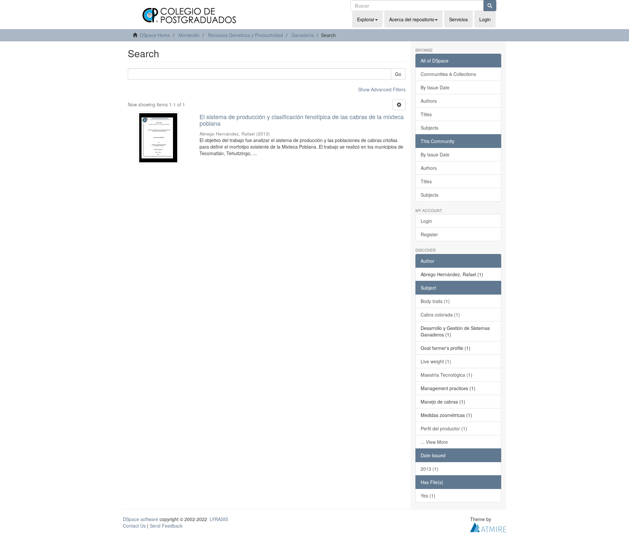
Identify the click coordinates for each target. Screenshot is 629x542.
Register (429, 234)
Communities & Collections (448, 74)
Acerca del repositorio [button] (411, 19)
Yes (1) (428, 495)
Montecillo (189, 35)
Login (426, 221)
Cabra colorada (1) (440, 314)
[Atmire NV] (488, 526)
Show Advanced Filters (382, 89)
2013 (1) (429, 468)
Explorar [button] (365, 19)
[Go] (489, 5)
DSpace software (140, 519)
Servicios (458, 19)
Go (398, 74)
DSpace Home (155, 35)
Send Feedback (166, 525)
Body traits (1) (435, 301)
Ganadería (303, 35)
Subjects (429, 127)
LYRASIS (219, 519)
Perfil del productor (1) (444, 428)
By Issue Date (435, 87)
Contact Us (134, 525)
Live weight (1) (436, 361)
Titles (426, 114)
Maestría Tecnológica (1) (446, 374)
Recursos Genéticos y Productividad (245, 35)
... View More (434, 442)
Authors (429, 101)
